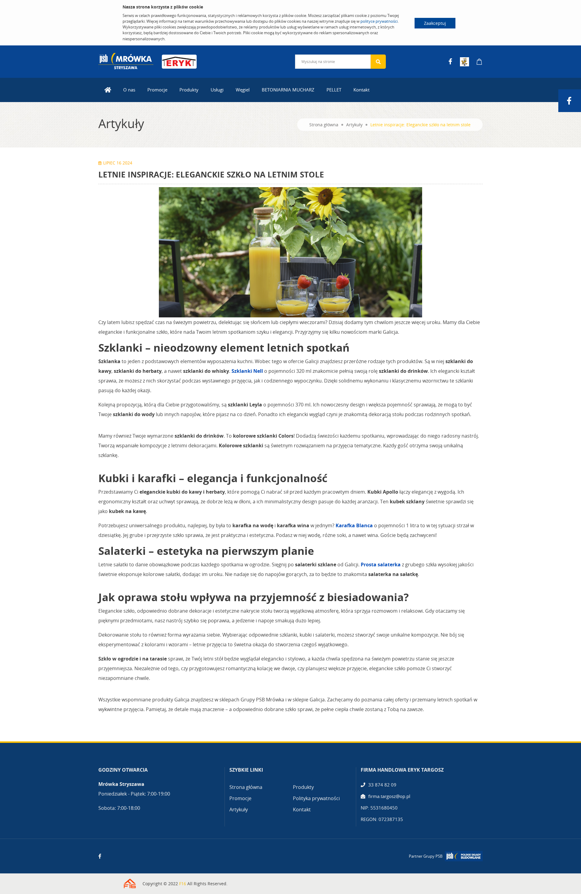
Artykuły (354, 124)
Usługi (217, 90)
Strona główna (323, 124)
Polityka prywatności (316, 798)
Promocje (157, 90)
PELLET (334, 90)
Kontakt (361, 90)
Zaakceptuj (435, 23)
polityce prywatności (379, 21)
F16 (182, 883)
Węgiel (243, 90)
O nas (129, 90)
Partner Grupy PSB (425, 856)
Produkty (189, 90)
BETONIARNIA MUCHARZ (288, 90)
